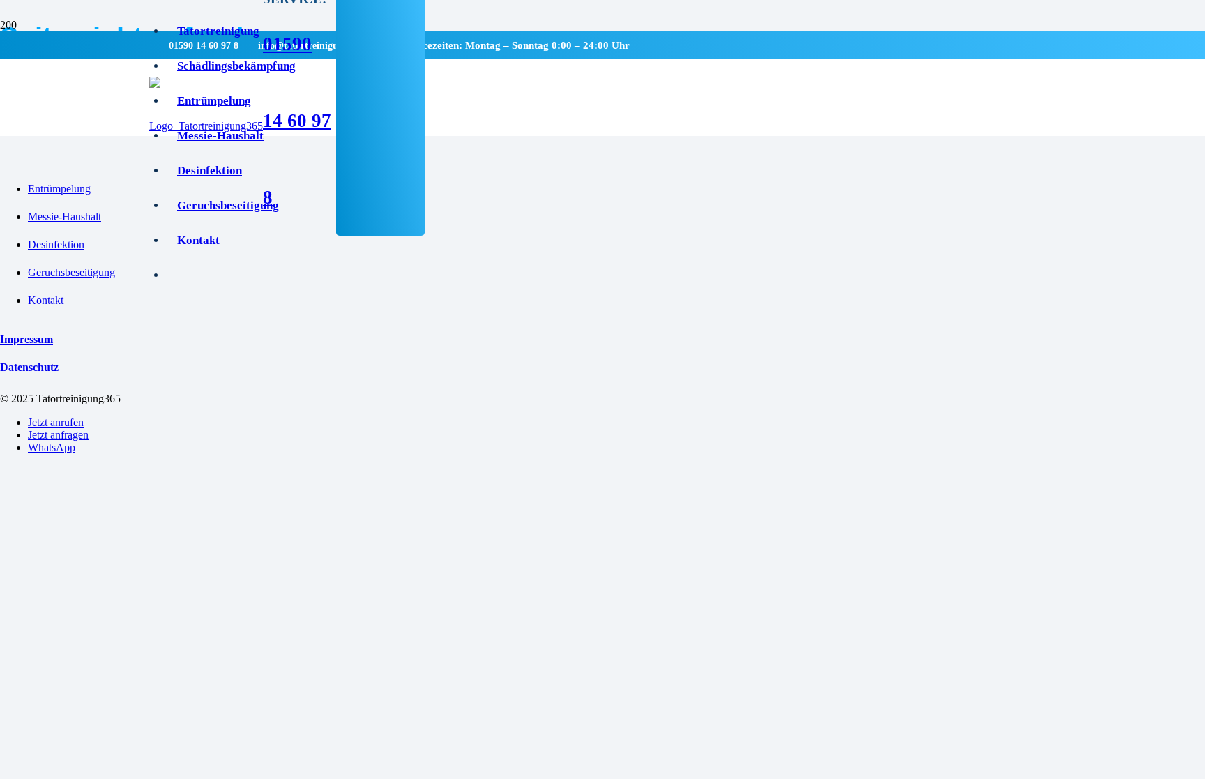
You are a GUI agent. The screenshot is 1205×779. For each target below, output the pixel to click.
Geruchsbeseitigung (71, 272)
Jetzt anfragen (58, 435)
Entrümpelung (59, 189)
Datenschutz (29, 367)
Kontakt (45, 300)
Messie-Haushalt (64, 216)
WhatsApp (51, 447)
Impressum (26, 339)
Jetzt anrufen (56, 422)
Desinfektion (56, 244)
